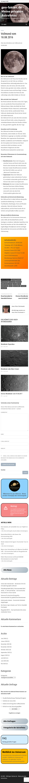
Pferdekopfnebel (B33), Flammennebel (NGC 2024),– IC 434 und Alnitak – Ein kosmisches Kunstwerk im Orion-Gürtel (13, 590)
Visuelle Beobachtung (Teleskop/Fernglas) (14, 698)
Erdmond (19, 281)
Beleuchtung (12, 281)
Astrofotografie (16, 279)
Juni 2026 (3, 638)
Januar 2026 (4, 641)
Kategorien (4, 675)
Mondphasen (4, 286)
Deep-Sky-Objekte (16, 531)
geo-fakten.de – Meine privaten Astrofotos (12, 11)
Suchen (3, 470)
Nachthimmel (17, 286)
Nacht (10, 286)
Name (2, 434)
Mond (2, 30)
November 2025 (5, 647)
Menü (4, 24)
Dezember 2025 (5, 644)
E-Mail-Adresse (5, 441)
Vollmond (3, 288)
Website (3, 448)
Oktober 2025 (4, 649)
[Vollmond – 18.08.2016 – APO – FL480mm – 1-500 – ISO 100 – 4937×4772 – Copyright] (14, 62)
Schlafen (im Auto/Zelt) (9, 701)
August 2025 (4, 655)
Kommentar (4, 412)
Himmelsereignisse (24, 531)
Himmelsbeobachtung (6, 284)
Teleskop (23, 286)
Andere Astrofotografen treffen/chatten (14, 704)
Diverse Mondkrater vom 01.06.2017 (11, 394)
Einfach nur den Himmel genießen (12, 706)
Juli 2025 (3, 658)
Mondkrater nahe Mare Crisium (10, 369)
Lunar (14, 284)
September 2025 (5, 652)
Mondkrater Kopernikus (7, 344)
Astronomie (4, 281)
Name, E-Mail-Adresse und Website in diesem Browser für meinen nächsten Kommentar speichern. (14, 458)
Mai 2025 (3, 663)
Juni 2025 (3, 661)
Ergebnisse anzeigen (14, 713)
